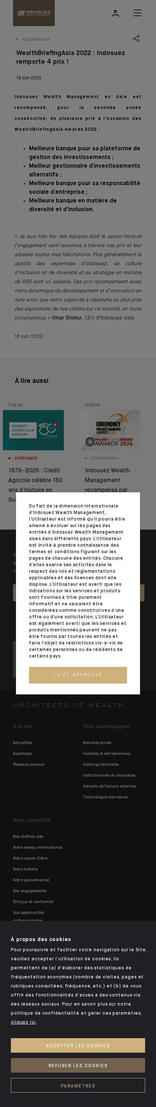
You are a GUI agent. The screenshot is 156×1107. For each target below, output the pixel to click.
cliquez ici (23, 1022)
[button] (78, 675)
